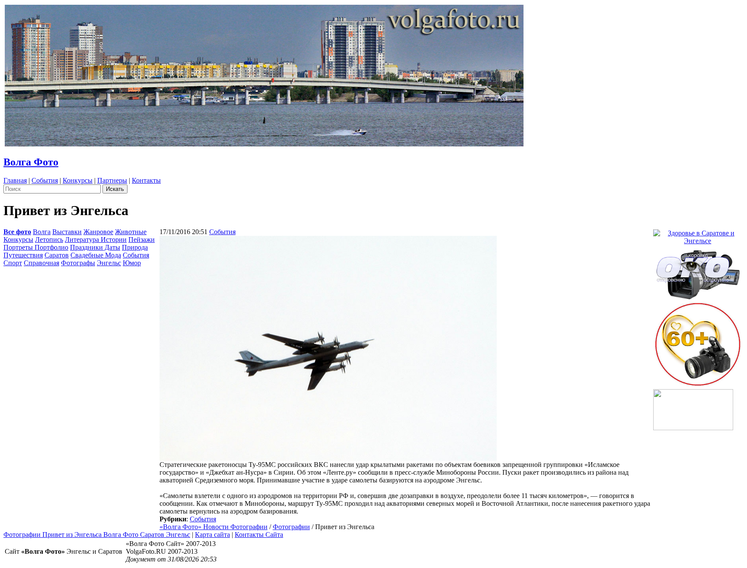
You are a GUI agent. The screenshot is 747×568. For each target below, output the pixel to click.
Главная (15, 180)
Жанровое (98, 231)
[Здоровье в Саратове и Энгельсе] (697, 234)
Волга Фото (30, 162)
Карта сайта (212, 534)
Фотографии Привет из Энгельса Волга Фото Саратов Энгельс (96, 534)
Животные (131, 231)
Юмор (132, 263)
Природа (135, 247)
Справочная (41, 263)
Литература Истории (96, 239)
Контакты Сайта (259, 534)
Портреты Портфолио (35, 247)
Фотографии (291, 526)
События (45, 180)
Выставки (67, 231)
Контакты (146, 180)
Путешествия (23, 255)
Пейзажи (141, 239)
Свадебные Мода (95, 255)
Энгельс (109, 263)
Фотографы (78, 263)
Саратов (57, 255)
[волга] (697, 272)
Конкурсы (78, 180)
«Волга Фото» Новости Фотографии (214, 526)
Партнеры (112, 180)
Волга (42, 231)
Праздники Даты (95, 247)
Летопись (49, 239)
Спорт (12, 263)
